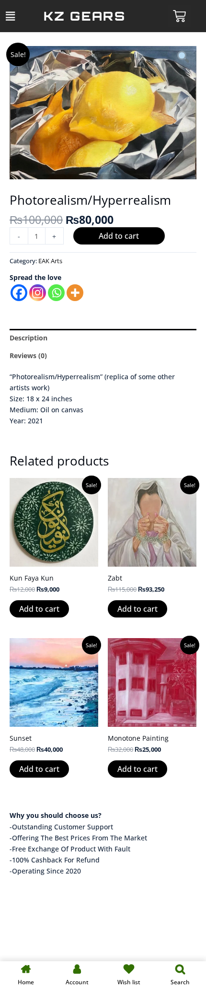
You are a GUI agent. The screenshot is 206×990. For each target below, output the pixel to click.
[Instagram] (37, 292)
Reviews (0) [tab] (28, 355)
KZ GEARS (85, 15)
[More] (75, 292)
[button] (10, 16)
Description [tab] (28, 337)
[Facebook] (19, 292)
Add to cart (119, 236)
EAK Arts (50, 261)
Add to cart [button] (39, 609)
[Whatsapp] (56, 292)
